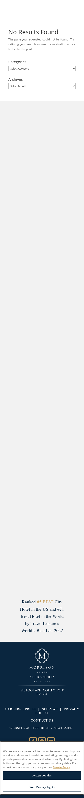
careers (13, 709)
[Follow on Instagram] (42, 741)
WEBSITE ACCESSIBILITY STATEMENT (42, 728)
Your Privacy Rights (42, 787)
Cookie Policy (61, 767)
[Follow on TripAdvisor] (51, 741)
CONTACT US (42, 720)
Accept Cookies (42, 775)
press (30, 709)
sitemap (49, 709)
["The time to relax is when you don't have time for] (42, 527)
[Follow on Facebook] (33, 741)
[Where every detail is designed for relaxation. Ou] (42, 347)
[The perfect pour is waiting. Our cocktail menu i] (42, 167)
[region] (42, 768)
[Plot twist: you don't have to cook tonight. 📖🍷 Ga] (42, 437)
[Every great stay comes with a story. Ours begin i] (42, 257)
